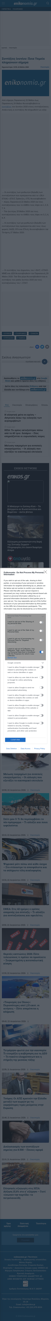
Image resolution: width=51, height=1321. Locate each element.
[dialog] (25, 660)
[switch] (41, 622)
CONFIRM (15, 740)
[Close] (46, 572)
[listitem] (25, 616)
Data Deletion (11, 749)
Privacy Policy (39, 749)
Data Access (25, 749)
